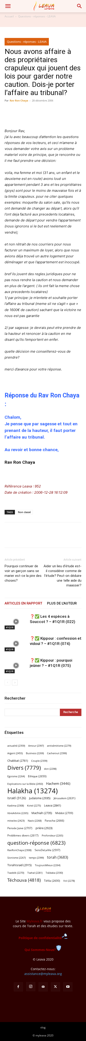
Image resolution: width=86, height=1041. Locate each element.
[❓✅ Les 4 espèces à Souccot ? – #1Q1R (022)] (16, 622)
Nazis (35, 820)
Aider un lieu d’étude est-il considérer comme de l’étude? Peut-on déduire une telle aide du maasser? (62, 575)
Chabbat (17, 761)
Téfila (52, 881)
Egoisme (16, 776)
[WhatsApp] (30, 538)
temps (36, 857)
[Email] (40, 538)
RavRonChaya (19, 850)
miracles (16, 820)
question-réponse (36, 842)
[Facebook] (9, 538)
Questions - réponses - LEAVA (37, 16)
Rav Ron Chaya (19, 100)
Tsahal (34, 872)
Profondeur (52, 835)
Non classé (24, 512)
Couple (39, 760)
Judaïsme (39, 798)
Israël (16, 798)
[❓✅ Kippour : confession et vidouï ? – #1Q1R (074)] (16, 644)
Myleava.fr (35, 921)
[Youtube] (67, 986)
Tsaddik (15, 872)
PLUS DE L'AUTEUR (62, 603)
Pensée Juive (19, 828)
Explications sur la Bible (25, 783)
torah (57, 857)
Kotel (34, 805)
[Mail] (43, 986)
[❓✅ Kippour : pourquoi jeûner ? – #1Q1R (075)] (16, 666)
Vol (69, 880)
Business (35, 753)
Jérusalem (64, 798)
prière (44, 828)
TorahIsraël (19, 865)
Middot (64, 813)
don (50, 768)
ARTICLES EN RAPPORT (23, 603)
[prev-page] (7, 682)
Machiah (41, 813)
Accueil (9, 16)
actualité (16, 745)
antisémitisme (59, 745)
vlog (43, 1027)
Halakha (32, 790)
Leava (52, 805)
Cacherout (57, 753)
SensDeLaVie (47, 850)
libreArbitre (17, 813)
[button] (7, 6)
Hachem (58, 783)
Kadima (15, 805)
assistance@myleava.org (43, 974)
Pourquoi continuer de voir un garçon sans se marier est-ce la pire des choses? (23, 573)
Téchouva (24, 880)
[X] (19, 538)
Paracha (54, 821)
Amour (36, 745)
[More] (51, 538)
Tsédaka (54, 872)
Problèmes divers (23, 835)
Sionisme (16, 857)
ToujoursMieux (47, 865)
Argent (15, 753)
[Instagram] (30, 986)
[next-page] (15, 682)
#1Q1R (9, 627)
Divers (24, 767)
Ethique (37, 776)
